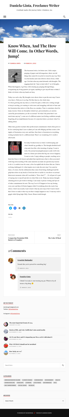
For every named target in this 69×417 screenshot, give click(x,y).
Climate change (27, 380)
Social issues (22, 385)
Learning (28, 382)
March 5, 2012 (24, 268)
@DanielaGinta (13, 309)
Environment (49, 380)
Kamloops (20, 382)
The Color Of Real (54, 238)
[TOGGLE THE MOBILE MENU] (4, 16)
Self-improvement (10, 385)
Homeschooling (10, 382)
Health (58, 380)
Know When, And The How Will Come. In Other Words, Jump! (33, 51)
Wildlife (31, 385)
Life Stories (37, 382)
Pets (55, 382)
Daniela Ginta (15, 63)
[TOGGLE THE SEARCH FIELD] (64, 16)
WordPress (29, 413)
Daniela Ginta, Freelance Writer (34, 5)
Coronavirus (38, 380)
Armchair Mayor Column (12, 380)
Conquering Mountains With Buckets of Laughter (18, 239)
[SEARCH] (63, 365)
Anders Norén (47, 413)
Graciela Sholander (25, 260)
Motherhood (47, 382)
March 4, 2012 (31, 63)
